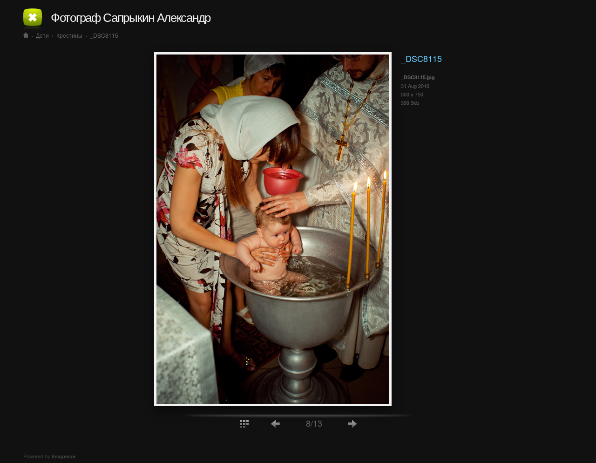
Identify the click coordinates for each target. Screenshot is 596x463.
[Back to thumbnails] (244, 423)
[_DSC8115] (273, 403)
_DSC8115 (104, 35)
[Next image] (352, 423)
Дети (42, 35)
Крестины (69, 35)
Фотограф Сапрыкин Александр (130, 16)
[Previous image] (275, 423)
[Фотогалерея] (26, 35)
